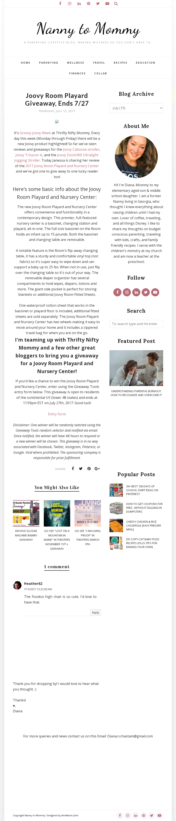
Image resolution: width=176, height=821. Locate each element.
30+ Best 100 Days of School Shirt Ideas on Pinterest (142, 490)
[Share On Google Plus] (97, 468)
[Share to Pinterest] (89, 468)
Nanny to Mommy (88, 28)
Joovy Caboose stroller (81, 149)
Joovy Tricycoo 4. (28, 155)
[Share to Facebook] (72, 468)
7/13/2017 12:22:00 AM (38, 589)
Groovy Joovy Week (35, 133)
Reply (95, 612)
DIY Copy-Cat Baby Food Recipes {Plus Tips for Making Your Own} (142, 543)
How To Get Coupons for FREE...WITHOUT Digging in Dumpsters (144, 507)
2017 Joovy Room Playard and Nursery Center (62, 166)
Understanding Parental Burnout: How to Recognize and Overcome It (136, 393)
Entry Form (57, 414)
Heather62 (33, 583)
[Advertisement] (136, 434)
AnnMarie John (69, 815)
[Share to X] (80, 468)
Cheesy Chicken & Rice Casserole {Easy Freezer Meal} (143, 525)
